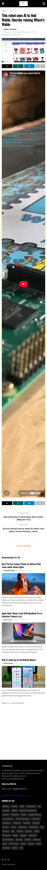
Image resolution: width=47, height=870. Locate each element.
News (15, 835)
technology (14, 844)
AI (39, 806)
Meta (37, 831)
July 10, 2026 (19, 663)
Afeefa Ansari (8, 663)
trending (6, 848)
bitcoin (5, 815)
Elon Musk (36, 819)
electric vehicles (22, 819)
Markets (29, 831)
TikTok (30, 844)
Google (5, 827)
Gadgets (10, 11)
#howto (14, 806)
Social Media (8, 840)
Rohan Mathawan (9, 570)
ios (42, 827)
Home (4, 11)
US (21, 848)
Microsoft (6, 835)
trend (38, 844)
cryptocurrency (34, 815)
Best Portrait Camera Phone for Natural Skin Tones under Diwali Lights (23, 134)
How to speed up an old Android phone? (18, 145)
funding (27, 823)
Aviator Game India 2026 (13, 795)
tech (4, 844)
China (23, 815)
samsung (32, 835)
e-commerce (8, 819)
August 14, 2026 (19, 620)
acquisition (31, 806)
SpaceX (19, 840)
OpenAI (23, 835)
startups (37, 840)
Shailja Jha (7, 620)
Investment (33, 827)
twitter (15, 848)
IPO (13, 831)
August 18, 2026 (22, 570)
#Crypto (6, 806)
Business (14, 815)
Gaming (36, 823)
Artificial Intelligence (28, 811)
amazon (6, 811)
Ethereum (6, 823)
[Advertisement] (23, 215)
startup (27, 840)
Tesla (23, 844)
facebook (17, 823)
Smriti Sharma (10, 29)
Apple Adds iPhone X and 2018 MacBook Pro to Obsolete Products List (21, 140)
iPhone (5, 831)
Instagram (22, 827)
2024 (22, 806)
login (9, 703)
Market (20, 831)
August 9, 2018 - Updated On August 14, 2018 (20, 32)
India (13, 827)
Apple (14, 811)
